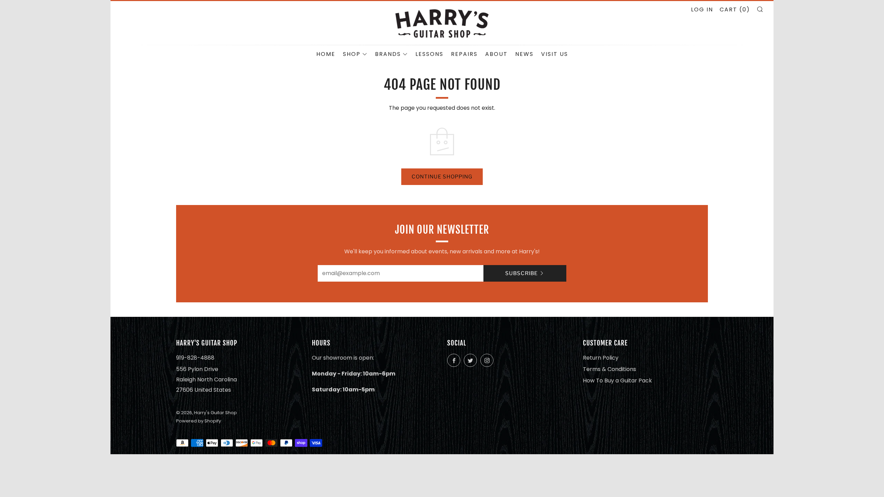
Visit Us (554, 54)
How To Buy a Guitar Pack (617, 380)
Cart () (735, 9)
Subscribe (521, 273)
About (496, 54)
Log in (702, 9)
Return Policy (600, 358)
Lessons (429, 54)
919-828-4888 (195, 358)
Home (325, 54)
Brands (388, 54)
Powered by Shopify (198, 421)
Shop (352, 54)
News (524, 54)
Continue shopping (442, 177)
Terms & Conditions (609, 369)
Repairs (464, 54)
